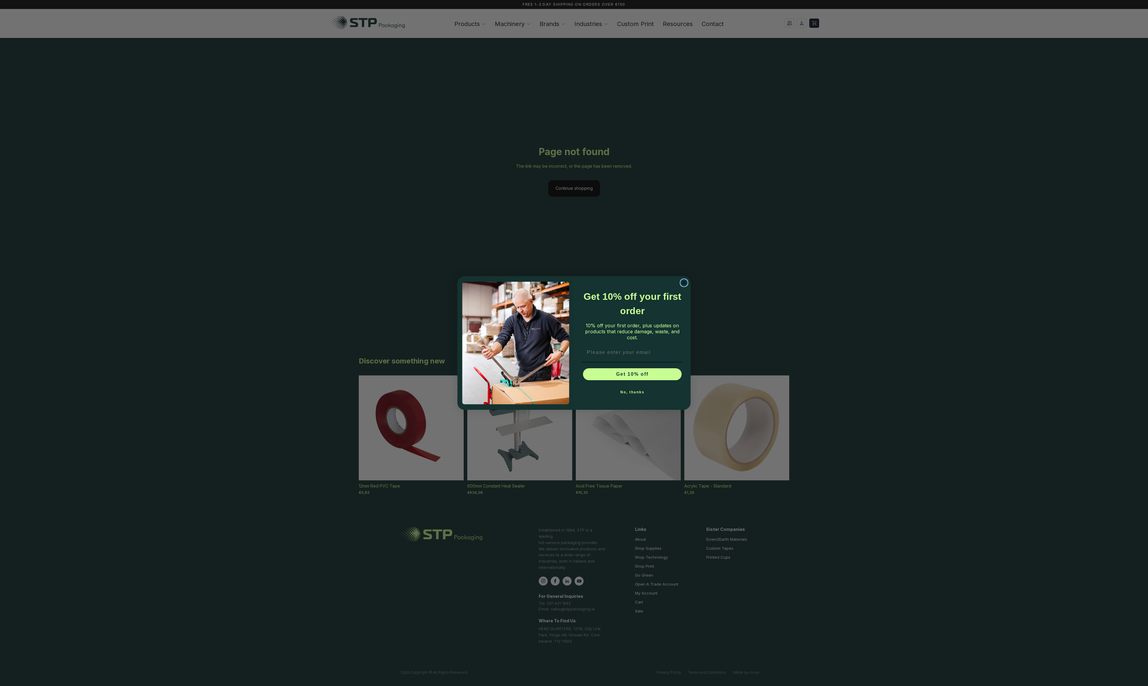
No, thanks (632, 392)
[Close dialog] (684, 282)
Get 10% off (632, 374)
